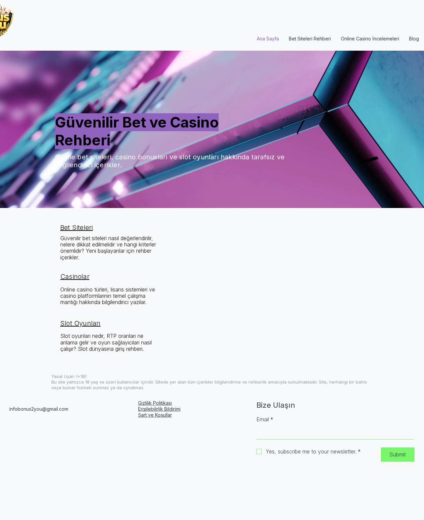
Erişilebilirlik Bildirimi (159, 409)
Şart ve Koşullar (155, 415)
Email (264, 419)
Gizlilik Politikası (155, 403)
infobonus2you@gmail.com (38, 409)
